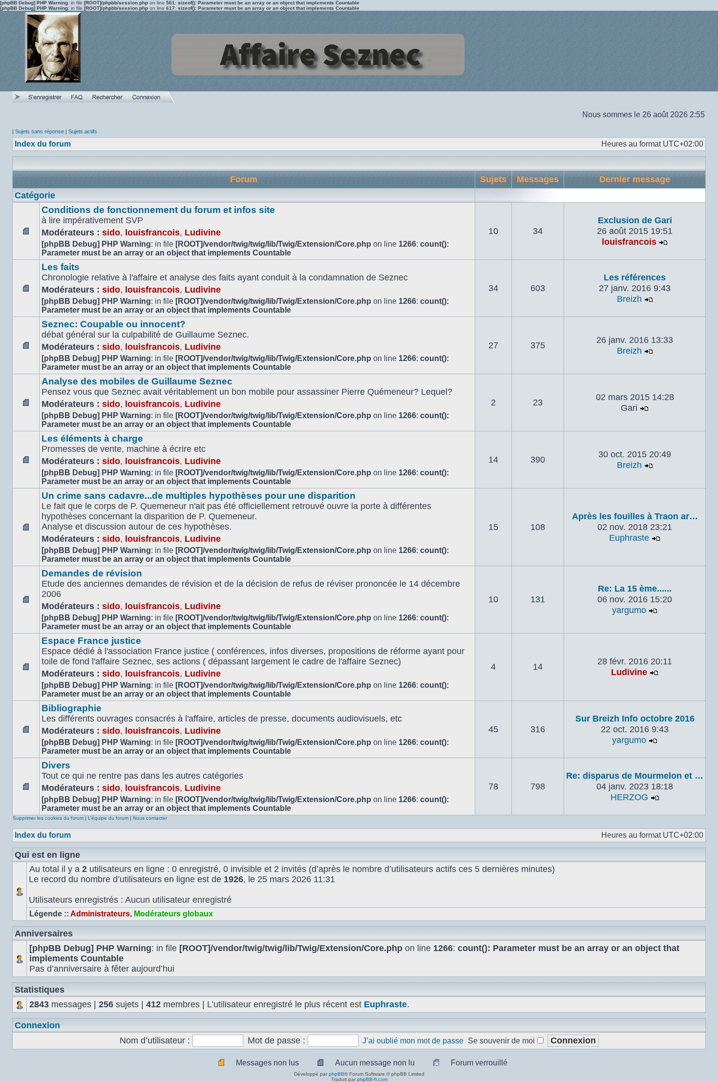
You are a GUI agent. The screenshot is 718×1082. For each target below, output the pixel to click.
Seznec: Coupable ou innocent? (114, 324)
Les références (635, 277)
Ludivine (203, 232)
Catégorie (35, 195)
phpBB (336, 1074)
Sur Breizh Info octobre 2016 (635, 718)
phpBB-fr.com (372, 1079)
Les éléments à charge (92, 438)
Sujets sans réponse (39, 131)
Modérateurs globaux (173, 914)
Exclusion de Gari (635, 220)
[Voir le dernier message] (663, 242)
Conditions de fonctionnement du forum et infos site (158, 210)
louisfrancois (152, 232)
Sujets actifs (82, 131)
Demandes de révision (92, 573)
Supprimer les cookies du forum (48, 818)
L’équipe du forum (108, 818)
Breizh (629, 299)
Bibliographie (72, 708)
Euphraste (629, 538)
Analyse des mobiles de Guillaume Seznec (137, 381)
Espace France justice (91, 641)
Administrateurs (100, 914)
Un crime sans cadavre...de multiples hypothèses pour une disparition (199, 495)
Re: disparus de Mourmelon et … (634, 776)
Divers (56, 765)
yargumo (629, 610)
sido (111, 232)
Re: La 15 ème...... (635, 589)
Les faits (61, 267)
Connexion (37, 1025)
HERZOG (629, 797)
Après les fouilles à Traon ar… (635, 516)
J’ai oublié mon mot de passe (413, 1041)
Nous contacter (150, 818)
